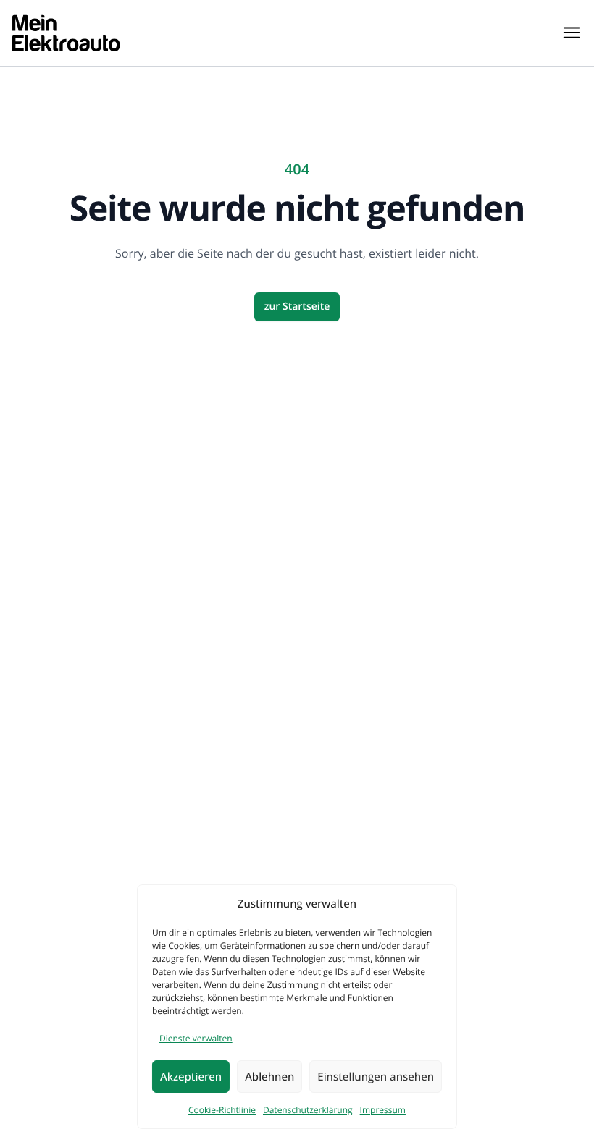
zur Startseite (297, 306)
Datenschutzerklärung (308, 1110)
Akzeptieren (191, 1077)
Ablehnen (269, 1077)
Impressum (383, 1110)
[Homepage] (66, 32)
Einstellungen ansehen (375, 1077)
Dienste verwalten (196, 1038)
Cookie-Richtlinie (222, 1110)
